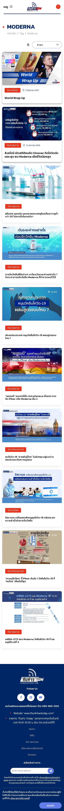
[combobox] (47, 44)
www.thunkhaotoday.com (38, 713)
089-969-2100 (50, 706)
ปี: (28, 45)
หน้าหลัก (11, 33)
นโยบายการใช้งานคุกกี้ (20, 798)
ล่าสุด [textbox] (40, 45)
